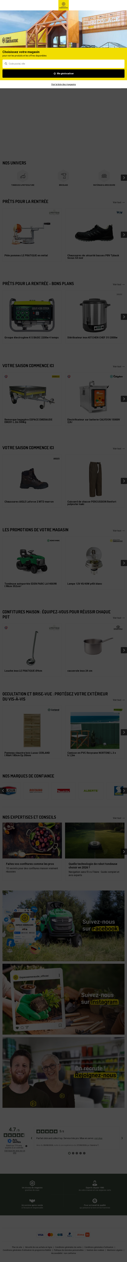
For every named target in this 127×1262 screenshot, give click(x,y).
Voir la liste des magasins (63, 84)
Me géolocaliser (65, 73)
